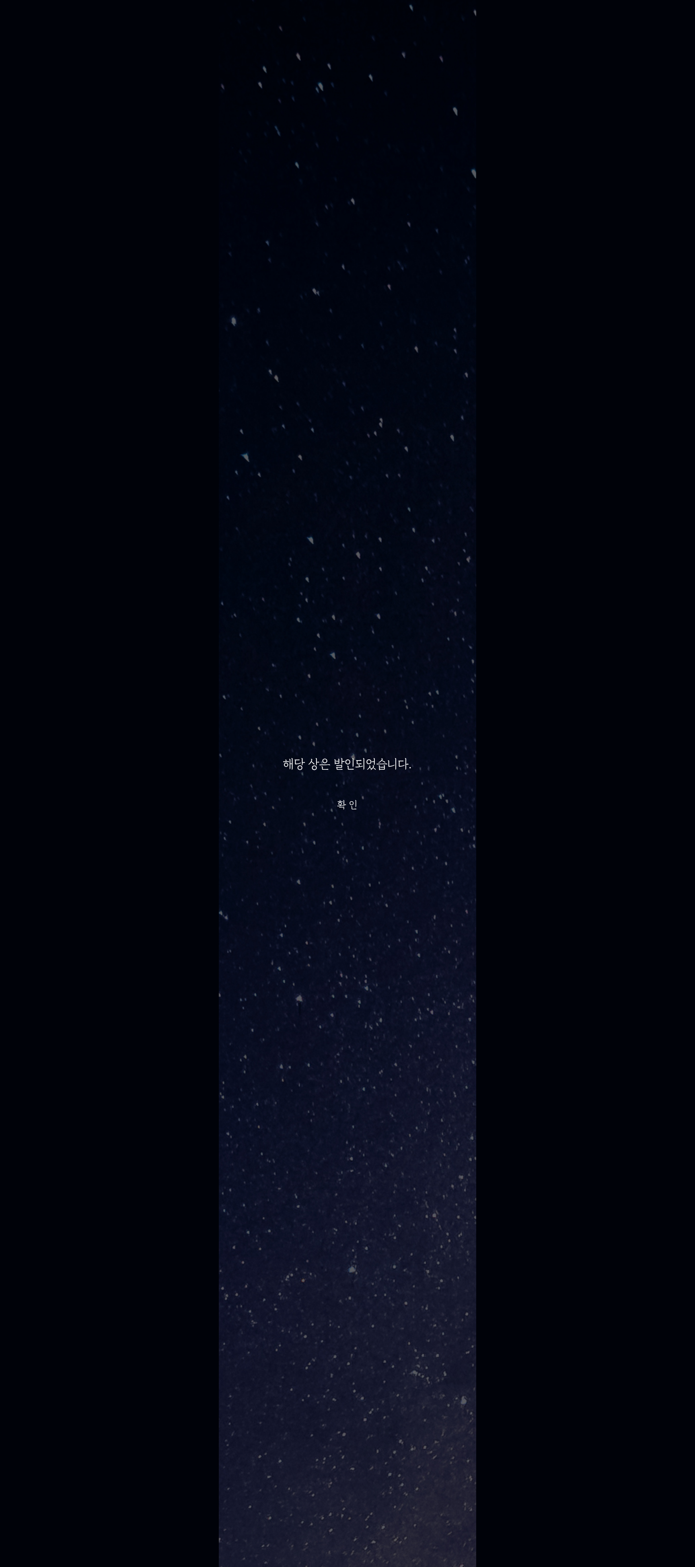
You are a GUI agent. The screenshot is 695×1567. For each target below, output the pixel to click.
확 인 (347, 805)
